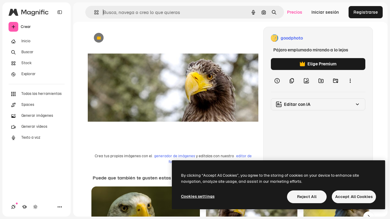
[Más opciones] (350, 81)
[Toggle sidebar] (60, 12)
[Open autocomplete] (94, 12)
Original (126, 38)
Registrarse (365, 12)
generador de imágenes (174, 156)
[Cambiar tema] (35, 207)
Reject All (307, 196)
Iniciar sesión (325, 12)
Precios (294, 12)
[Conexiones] (13, 207)
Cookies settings (197, 196)
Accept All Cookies (354, 196)
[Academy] (24, 207)
